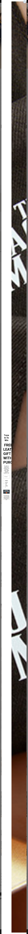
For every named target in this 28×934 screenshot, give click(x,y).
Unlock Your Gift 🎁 (6, 491)
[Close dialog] (24, 2)
